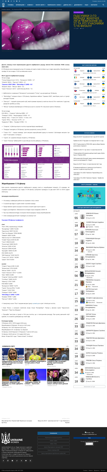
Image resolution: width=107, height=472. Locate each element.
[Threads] (19, 1)
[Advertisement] (35, 402)
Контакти (103, 470)
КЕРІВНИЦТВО (20, 5)
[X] (14, 1)
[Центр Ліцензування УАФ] (53, 447)
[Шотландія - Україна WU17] (89, 97)
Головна (85, 470)
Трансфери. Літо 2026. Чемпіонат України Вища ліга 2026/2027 (87, 173)
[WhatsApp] (41, 55)
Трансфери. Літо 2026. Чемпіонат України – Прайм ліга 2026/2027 (88, 178)
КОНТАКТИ (94, 5)
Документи (96, 470)
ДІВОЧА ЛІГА (67, 5)
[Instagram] (5, 1)
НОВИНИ (30, 5)
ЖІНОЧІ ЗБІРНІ (40, 5)
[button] (103, 5)
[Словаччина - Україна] (89, 90)
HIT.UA (87, 443)
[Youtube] (16, 1)
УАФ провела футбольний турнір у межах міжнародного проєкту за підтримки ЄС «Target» (89, 159)
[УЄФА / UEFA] (53, 441)
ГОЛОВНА (11, 5)
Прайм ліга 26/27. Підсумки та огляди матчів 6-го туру (88, 140)
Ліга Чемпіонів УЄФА (17, 9)
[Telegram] (8, 1)
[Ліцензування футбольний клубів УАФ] (53, 453)
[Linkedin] (45, 55)
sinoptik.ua (95, 441)
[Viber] (37, 55)
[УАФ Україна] (53, 437)
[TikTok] (11, 1)
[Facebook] (3, 1)
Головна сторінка (6, 9)
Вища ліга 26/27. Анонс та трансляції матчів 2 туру (87, 164)
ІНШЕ (86, 5)
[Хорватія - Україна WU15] (89, 71)
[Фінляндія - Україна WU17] (89, 84)
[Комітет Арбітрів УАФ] (53, 450)
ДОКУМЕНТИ (78, 5)
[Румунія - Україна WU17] (89, 103)
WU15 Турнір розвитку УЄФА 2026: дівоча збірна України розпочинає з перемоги (89, 145)
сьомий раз (35, 303)
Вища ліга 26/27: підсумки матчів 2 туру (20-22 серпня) (88, 136)
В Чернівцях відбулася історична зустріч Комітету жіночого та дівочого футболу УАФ (87, 168)
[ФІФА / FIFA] (53, 444)
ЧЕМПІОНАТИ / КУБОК (54, 5)
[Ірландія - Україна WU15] (89, 77)
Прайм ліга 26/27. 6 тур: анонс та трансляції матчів (87, 149)
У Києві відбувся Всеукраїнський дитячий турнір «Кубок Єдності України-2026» (89, 154)
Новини (91, 470)
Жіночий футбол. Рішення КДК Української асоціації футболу (17, 421)
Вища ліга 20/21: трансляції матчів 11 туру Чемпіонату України (53, 421)
